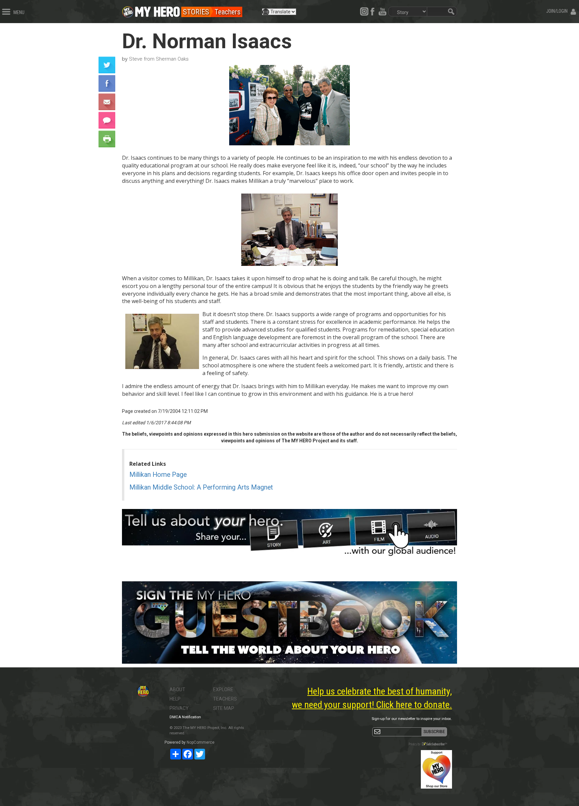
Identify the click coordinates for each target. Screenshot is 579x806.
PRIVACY (179, 708)
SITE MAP (223, 708)
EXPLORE (223, 689)
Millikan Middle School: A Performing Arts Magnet (201, 487)
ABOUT (177, 689)
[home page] (157, 10)
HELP (175, 699)
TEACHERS (225, 699)
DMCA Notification (185, 717)
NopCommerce (200, 742)
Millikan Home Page (158, 475)
